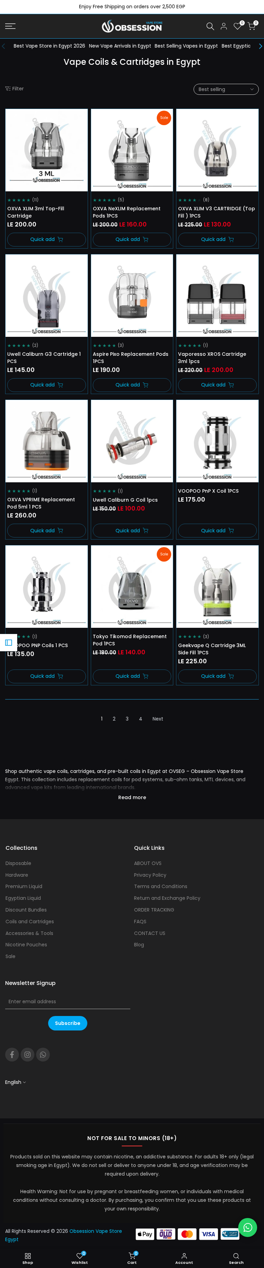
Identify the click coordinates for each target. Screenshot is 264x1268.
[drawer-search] (210, 26)
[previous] (7, 46)
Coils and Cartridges (30, 921)
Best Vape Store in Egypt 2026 (49, 45)
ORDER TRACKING (154, 909)
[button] (14, 118)
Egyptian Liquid (23, 898)
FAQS (140, 921)
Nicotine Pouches (26, 944)
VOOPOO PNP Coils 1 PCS (37, 645)
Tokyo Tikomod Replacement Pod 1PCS (130, 640)
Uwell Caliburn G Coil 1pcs (125, 499)
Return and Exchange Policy (167, 898)
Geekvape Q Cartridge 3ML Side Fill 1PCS (212, 649)
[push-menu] (10, 26)
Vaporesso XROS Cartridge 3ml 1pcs (212, 358)
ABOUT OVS (148, 863)
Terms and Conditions (160, 886)
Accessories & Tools (29, 933)
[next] (257, 46)
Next (158, 718)
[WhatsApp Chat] (247, 1227)
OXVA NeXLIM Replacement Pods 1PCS (127, 212)
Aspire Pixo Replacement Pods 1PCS (130, 358)
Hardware (17, 875)
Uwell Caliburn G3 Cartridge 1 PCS (44, 358)
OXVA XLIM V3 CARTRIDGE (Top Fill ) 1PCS (216, 212)
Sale (10, 956)
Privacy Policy (150, 875)
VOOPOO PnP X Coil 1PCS (208, 490)
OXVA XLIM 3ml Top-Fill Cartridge (35, 212)
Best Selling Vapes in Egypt (186, 45)
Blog (139, 944)
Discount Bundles (26, 909)
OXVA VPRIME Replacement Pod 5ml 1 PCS (41, 503)
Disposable (18, 863)
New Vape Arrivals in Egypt (120, 45)
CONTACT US (149, 933)
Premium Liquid (24, 886)
